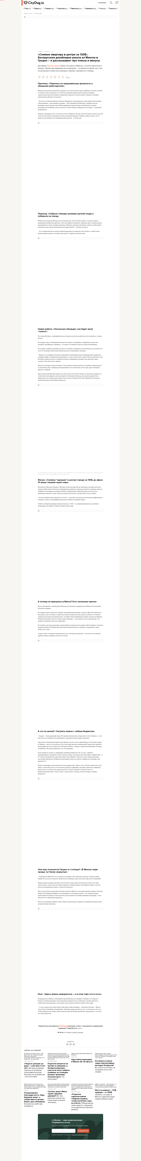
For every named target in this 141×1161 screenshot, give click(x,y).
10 (52, 51)
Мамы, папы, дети (75, 1091)
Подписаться (83, 1131)
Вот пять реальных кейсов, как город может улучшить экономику (57, 1096)
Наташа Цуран (53, 66)
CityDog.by (63, 1026)
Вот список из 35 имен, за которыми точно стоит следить (105, 1066)
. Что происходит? (59, 1071)
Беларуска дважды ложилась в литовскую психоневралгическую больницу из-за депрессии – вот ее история (34, 1070)
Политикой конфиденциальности (79, 1135)
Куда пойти (74, 1057)
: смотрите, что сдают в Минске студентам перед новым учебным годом (106, 1094)
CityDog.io (40, 51)
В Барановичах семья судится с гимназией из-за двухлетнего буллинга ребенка (82, 1102)
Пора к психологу (29, 1061)
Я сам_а (26, 1090)
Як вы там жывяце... (53, 1061)
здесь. (80, 1028)
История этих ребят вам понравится (34, 1099)
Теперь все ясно (52, 1089)
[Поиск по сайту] (111, 2)
